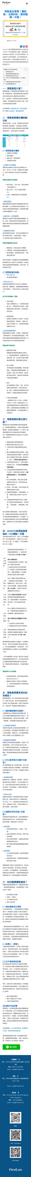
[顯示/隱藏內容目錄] (25, 69)
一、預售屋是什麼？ (8, 71)
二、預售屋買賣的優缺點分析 (11, 74)
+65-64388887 (17, 1100)
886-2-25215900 (17, 1067)
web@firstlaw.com (18, 1069)
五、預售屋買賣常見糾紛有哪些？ (12, 82)
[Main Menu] (27, 4)
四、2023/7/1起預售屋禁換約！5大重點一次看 (14, 79)
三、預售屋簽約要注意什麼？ (11, 76)
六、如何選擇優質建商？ (10, 84)
